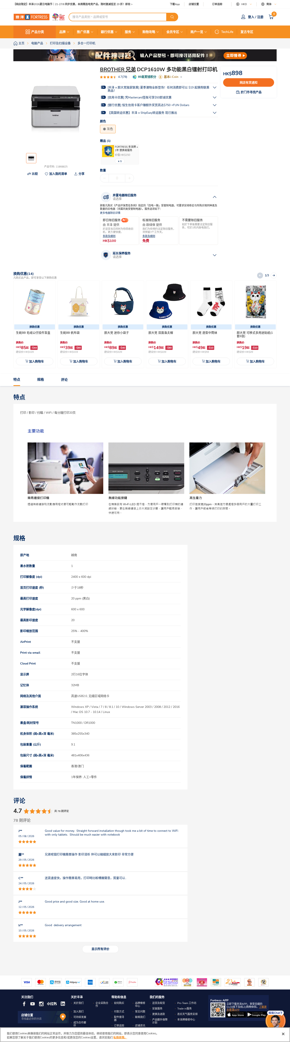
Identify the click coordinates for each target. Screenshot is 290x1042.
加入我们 (78, 1011)
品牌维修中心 (140, 1004)
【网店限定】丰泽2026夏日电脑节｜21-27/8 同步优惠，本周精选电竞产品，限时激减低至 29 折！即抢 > (72, 4)
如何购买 (119, 1003)
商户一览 (196, 32)
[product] (34, 301)
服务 (128, 32)
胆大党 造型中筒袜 (205, 333)
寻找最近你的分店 (31, 1019)
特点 (16, 380)
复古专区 (247, 32)
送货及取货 (158, 1003)
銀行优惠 (107, 32)
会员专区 (172, 32)
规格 (40, 380)
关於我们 (78, 1003)
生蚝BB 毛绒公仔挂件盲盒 (33, 333)
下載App (175, 4)
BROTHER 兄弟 (118, 69)
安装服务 (157, 1008)
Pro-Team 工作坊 (186, 1003)
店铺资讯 (140, 1025)
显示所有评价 (100, 949)
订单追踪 (217, 4)
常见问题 (140, 1011)
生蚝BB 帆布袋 (70, 333)
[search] (172, 17)
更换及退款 (158, 1014)
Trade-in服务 (184, 1008)
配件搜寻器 (119, 1018)
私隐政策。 (120, 1037)
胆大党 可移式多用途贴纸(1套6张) (255, 334)
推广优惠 (83, 32)
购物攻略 (148, 32)
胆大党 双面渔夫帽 (160, 333)
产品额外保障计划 (160, 1021)
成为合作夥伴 (79, 1024)
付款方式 (119, 1011)
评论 (64, 380)
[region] (145, 1034)
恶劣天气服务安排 (187, 1014)
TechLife (227, 32)
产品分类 (37, 32)
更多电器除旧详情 (110, 213)
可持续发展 (79, 1017)
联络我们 (140, 1017)
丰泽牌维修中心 (186, 1019)
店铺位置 (194, 4)
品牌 (62, 32)
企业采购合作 (102, 1004)
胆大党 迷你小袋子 (116, 333)
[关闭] (283, 1034)
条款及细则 (109, 236)
